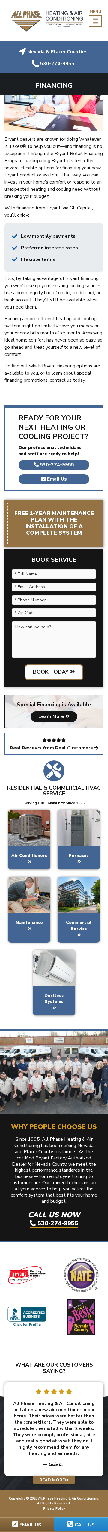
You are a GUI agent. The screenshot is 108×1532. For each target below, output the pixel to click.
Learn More (51, 716)
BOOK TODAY (51, 671)
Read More (52, 1480)
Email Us (56, 479)
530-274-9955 (56, 464)
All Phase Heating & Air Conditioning (68, 1498)
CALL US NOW (54, 1218)
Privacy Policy (54, 1508)
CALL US (84, 1525)
